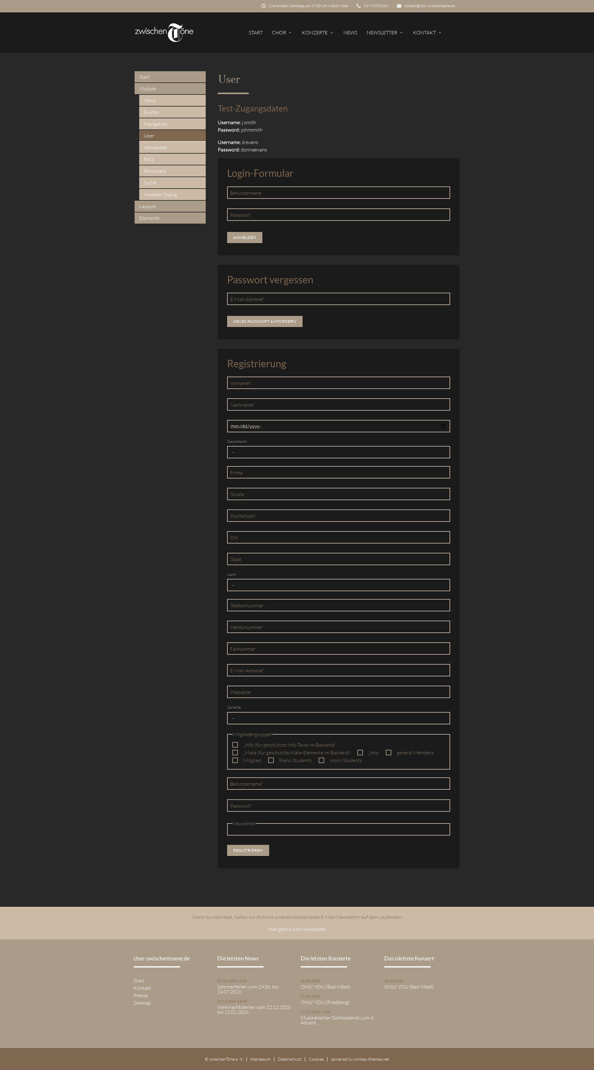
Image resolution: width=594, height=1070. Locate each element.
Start (256, 32)
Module (147, 88)
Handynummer (246, 627)
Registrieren (248, 850)
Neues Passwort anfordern (264, 321)
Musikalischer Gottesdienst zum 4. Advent (337, 1020)
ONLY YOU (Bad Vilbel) (325, 986)
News (350, 32)
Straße (237, 494)
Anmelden (244, 237)
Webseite (240, 692)
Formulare (155, 171)
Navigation (155, 124)
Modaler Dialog (160, 194)
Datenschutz (290, 1059)
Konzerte (318, 32)
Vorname (241, 383)
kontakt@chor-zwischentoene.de (430, 5)
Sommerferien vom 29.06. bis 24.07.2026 (247, 989)
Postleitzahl (243, 516)
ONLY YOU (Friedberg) (325, 1002)
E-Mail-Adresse (247, 299)
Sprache (234, 707)
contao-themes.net (371, 1059)
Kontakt (427, 32)
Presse (141, 995)
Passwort (240, 215)
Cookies (316, 1059)
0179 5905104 (376, 5)
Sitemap (142, 1003)
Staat (235, 559)
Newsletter (385, 32)
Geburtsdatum (246, 426)
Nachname (242, 404)
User (149, 136)
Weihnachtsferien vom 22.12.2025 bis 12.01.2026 (254, 1010)
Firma (236, 472)
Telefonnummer (247, 605)
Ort (234, 538)
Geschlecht (237, 441)
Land (231, 574)
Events (151, 112)
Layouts (147, 206)
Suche (150, 183)
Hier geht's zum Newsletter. (297, 929)
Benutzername (245, 193)
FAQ (148, 159)
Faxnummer (243, 649)
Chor (282, 32)
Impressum (260, 1059)
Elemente (149, 218)
